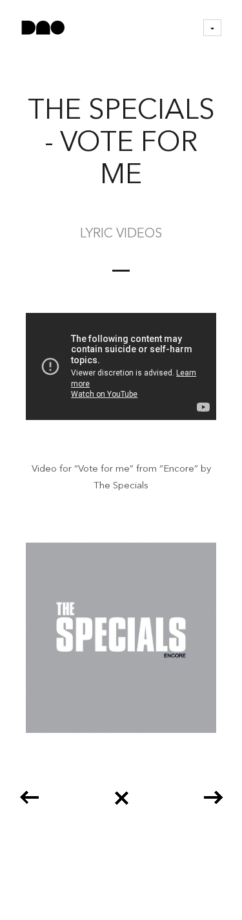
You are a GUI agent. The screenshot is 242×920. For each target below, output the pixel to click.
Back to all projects (121, 793)
